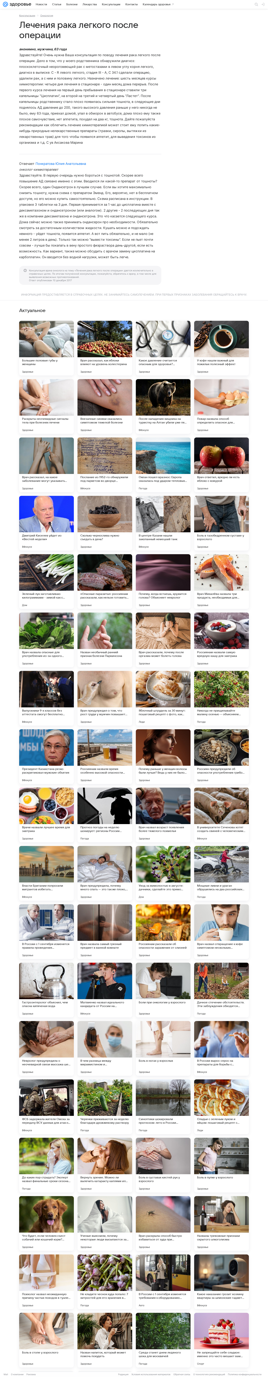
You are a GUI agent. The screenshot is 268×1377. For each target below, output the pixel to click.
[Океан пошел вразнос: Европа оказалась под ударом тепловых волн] (163, 464)
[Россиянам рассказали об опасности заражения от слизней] (163, 931)
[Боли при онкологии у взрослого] (163, 990)
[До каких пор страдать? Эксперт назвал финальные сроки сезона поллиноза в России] (46, 1165)
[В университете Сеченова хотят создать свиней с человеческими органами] (221, 815)
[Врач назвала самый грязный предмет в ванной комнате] (104, 931)
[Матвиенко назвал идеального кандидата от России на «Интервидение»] (104, 990)
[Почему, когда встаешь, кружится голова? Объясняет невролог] (163, 581)
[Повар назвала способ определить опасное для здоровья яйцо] (221, 406)
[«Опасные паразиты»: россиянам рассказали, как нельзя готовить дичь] (104, 581)
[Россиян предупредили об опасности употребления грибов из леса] (221, 756)
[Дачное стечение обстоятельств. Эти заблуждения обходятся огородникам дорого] (221, 990)
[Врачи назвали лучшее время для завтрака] (46, 815)
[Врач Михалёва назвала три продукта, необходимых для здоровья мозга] (221, 581)
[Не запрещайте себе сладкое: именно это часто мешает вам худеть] (221, 1340)
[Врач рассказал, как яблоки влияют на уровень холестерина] (104, 348)
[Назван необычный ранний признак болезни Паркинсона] (104, 640)
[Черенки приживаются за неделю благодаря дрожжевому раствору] (104, 1106)
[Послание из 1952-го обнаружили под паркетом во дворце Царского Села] (104, 464)
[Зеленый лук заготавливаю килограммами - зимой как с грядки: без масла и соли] (46, 581)
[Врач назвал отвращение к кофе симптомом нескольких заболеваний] (221, 931)
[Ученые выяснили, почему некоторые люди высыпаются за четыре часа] (104, 1223)
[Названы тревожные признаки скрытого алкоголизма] (221, 1223)
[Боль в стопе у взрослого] (46, 1340)
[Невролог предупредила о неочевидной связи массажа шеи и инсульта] (46, 1048)
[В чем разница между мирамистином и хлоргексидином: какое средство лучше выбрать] (104, 1048)
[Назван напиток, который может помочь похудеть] (104, 1340)
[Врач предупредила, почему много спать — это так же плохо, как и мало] (104, 873)
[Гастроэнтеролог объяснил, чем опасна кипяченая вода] (46, 990)
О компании (17, 1374)
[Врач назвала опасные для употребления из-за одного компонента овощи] (46, 640)
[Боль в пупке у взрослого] (221, 1165)
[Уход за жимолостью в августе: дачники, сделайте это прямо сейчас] (163, 873)
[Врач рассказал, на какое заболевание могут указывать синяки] (46, 464)
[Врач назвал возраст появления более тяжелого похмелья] (163, 815)
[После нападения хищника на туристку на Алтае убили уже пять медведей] (163, 406)
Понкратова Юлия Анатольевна (61, 164)
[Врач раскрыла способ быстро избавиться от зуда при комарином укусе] (163, 1223)
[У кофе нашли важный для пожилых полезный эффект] (221, 348)
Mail (6, 1374)
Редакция (123, 1374)
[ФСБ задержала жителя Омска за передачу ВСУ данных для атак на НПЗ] (46, 1106)
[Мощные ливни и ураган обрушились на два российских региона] (221, 873)
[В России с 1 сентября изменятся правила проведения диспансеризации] (46, 931)
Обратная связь (181, 1374)
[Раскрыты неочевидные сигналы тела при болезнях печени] (46, 406)
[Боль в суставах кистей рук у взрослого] (163, 1165)
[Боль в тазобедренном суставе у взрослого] (221, 523)
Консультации (27, 15)
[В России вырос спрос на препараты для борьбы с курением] (221, 1048)
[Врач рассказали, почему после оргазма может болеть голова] (163, 640)
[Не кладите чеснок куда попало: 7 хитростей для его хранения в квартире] (104, 1281)
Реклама (31, 1374)
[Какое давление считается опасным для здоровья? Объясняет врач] (163, 348)
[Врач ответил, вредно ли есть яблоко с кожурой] (221, 464)
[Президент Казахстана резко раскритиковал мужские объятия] (46, 756)
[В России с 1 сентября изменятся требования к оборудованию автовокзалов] (163, 1281)
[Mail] (5, 4)
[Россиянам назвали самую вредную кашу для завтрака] (221, 640)
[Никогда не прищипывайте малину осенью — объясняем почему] (221, 698)
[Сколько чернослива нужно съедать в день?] (104, 523)
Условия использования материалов (150, 1374)
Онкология (46, 15)
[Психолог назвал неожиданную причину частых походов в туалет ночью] (46, 1281)
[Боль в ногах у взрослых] (163, 1048)
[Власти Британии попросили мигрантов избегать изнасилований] (46, 873)
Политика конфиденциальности (244, 1374)
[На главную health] (19, 4)
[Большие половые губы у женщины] (46, 348)
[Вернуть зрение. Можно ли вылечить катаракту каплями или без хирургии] (104, 1165)
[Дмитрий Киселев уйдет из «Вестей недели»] (46, 523)
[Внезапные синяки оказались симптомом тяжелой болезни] (104, 406)
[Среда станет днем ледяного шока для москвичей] (163, 1340)
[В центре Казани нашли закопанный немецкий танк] (163, 523)
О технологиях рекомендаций (209, 1374)
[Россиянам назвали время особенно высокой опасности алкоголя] (104, 756)
